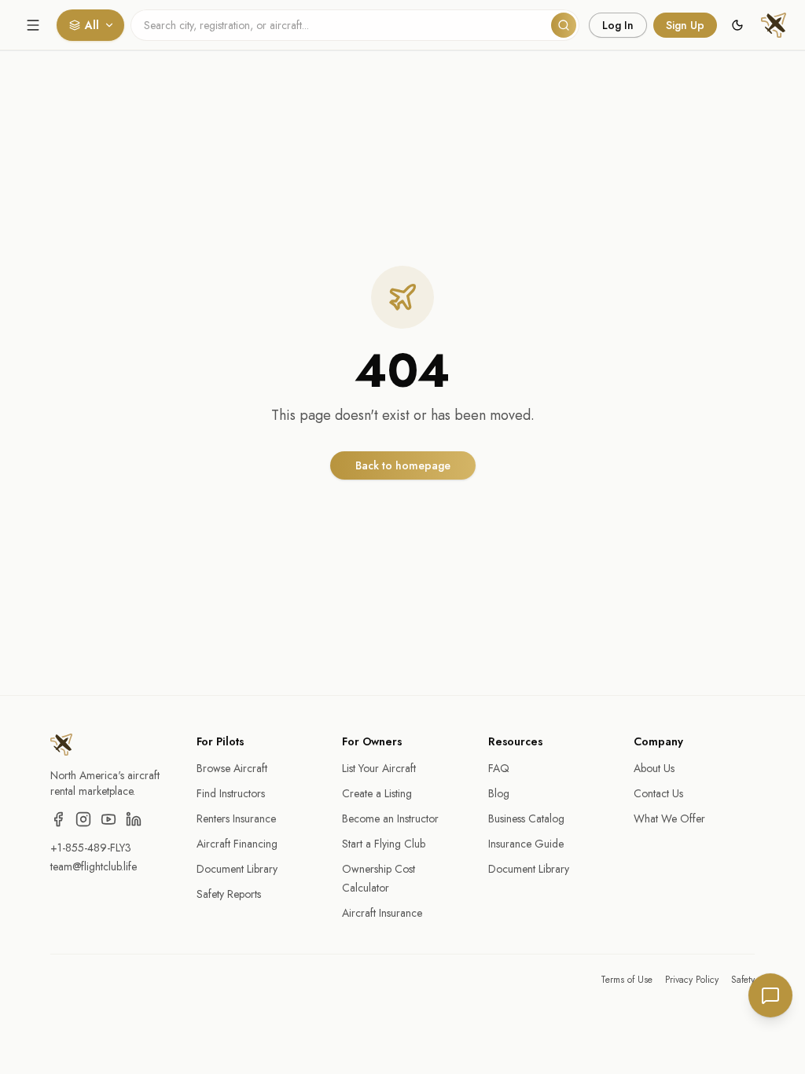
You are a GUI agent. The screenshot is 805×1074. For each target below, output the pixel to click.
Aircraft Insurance (382, 913)
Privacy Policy (692, 979)
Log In (618, 25)
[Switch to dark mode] (737, 25)
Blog (498, 793)
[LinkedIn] (134, 819)
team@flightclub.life (93, 866)
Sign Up (685, 25)
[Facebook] (58, 819)
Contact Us (658, 793)
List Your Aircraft (379, 768)
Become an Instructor (390, 818)
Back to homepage (402, 465)
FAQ (498, 768)
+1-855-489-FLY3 (90, 847)
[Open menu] (33, 25)
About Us (654, 768)
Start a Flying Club (383, 843)
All (92, 25)
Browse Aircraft (232, 768)
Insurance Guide (526, 843)
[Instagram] (83, 819)
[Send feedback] (770, 995)
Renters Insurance (236, 818)
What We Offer (669, 818)
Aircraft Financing (237, 843)
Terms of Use (626, 979)
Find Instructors (231, 793)
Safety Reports (229, 894)
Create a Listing (377, 793)
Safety (743, 979)
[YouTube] (108, 819)
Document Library (237, 869)
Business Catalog (526, 818)
